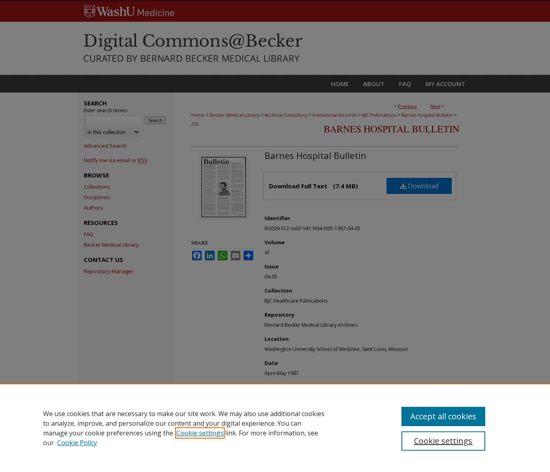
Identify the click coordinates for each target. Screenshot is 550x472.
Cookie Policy (77, 442)
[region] (275, 427)
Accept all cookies (443, 416)
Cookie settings (199, 433)
